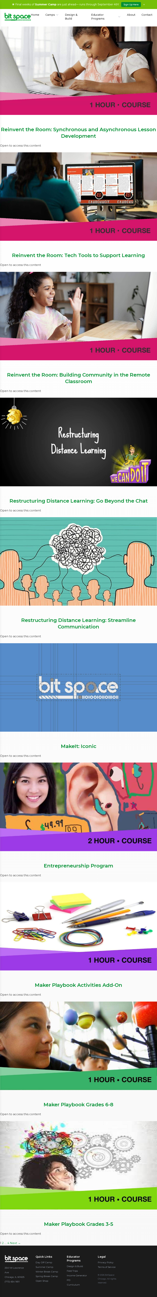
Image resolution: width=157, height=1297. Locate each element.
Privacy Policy (106, 1262)
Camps (50, 14)
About (131, 14)
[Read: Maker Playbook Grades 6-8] (78, 1046)
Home (35, 14)
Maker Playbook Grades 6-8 (78, 1105)
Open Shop (42, 1280)
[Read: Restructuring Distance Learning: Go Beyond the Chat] (78, 442)
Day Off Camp (44, 1262)
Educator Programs (98, 16)
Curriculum (73, 1284)
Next (15, 1243)
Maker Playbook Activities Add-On (78, 985)
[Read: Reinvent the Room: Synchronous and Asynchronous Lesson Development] (78, 70)
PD (68, 1280)
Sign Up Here (131, 4)
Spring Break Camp (47, 1276)
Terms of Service (106, 1267)
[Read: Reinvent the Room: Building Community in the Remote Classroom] (78, 316)
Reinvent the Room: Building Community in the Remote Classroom (78, 378)
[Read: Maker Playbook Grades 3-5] (78, 1165)
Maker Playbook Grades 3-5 (78, 1224)
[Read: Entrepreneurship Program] (78, 807)
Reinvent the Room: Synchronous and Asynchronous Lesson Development (78, 132)
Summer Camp (44, 1267)
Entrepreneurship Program (78, 866)
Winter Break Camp (47, 1271)
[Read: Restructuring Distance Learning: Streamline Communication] (78, 561)
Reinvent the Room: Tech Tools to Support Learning (78, 255)
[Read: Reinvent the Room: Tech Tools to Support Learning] (78, 196)
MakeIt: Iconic (78, 746)
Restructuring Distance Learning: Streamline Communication (78, 623)
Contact (146, 14)
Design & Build (71, 16)
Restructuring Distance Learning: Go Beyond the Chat (79, 501)
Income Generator (77, 1275)
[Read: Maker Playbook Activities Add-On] (78, 926)
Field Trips (72, 1270)
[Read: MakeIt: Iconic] (78, 687)
